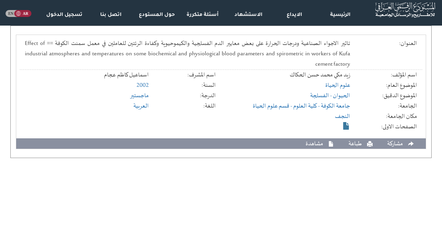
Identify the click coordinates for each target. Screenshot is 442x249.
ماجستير (139, 96)
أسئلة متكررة (202, 15)
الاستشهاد (248, 15)
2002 (142, 85)
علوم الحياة (337, 85)
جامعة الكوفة (335, 106)
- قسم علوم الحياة (273, 106)
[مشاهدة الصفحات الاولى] (346, 126)
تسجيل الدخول (64, 15)
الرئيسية (340, 15)
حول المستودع (157, 15)
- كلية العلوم (307, 106)
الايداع (294, 15)
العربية (141, 106)
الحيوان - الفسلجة (330, 96)
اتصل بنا (111, 15)
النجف (342, 116)
